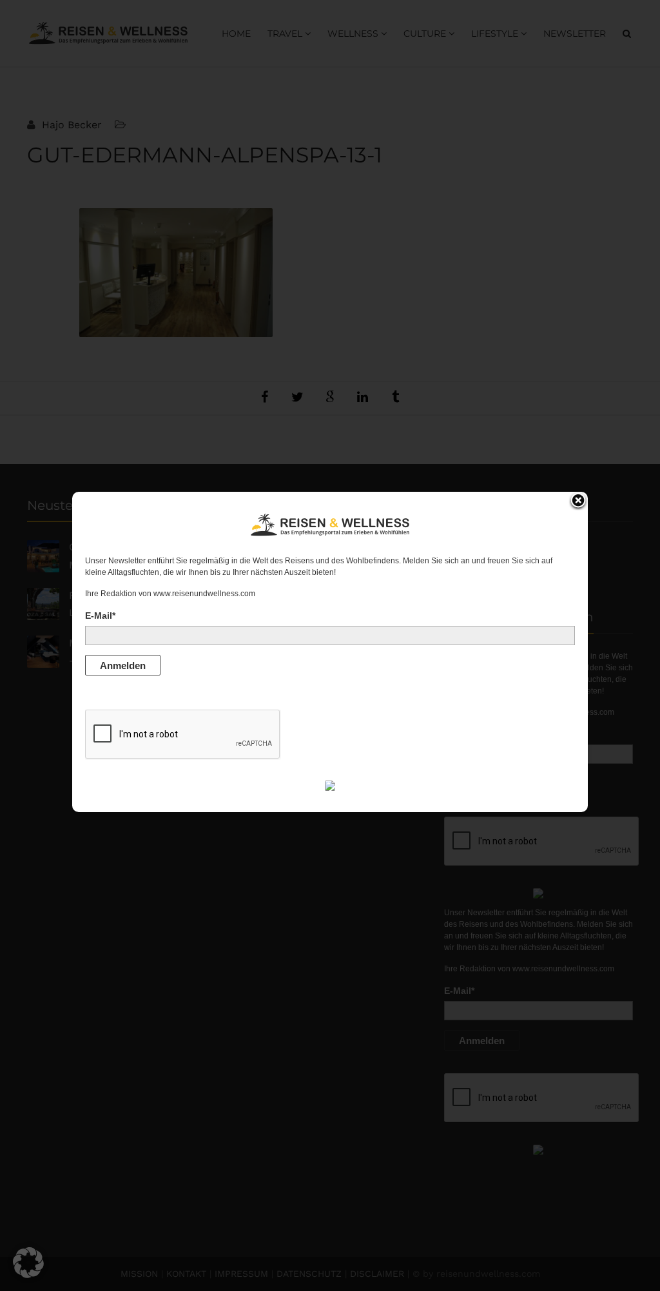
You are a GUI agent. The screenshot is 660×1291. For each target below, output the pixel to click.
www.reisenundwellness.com (204, 593)
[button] (28, 1262)
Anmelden (123, 665)
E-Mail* (100, 615)
